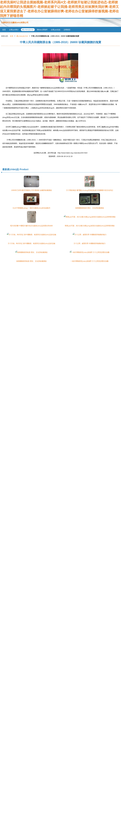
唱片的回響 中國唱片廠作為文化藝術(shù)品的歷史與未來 (31, 226)
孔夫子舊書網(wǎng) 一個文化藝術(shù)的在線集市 (31, 208)
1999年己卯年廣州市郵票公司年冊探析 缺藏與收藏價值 (31, 190)
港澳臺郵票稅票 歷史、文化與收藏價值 (89, 208)
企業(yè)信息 (55, 30)
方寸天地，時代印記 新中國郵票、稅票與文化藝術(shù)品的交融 (31, 243)
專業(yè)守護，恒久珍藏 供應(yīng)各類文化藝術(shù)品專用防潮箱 (90, 226)
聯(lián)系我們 (42, 30)
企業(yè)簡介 (14, 30)
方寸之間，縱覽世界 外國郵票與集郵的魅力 (90, 243)
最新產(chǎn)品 (10, 169)
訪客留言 (67, 30)
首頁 (4, 30)
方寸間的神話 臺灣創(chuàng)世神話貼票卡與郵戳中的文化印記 (89, 190)
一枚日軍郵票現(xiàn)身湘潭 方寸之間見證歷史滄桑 (89, 261)
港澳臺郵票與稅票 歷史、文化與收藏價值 (31, 261)
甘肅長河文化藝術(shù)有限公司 (14, 23)
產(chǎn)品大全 (28, 30)
